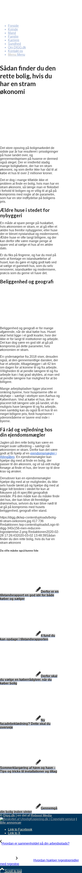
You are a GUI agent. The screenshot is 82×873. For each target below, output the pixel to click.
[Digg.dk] (30, 19)
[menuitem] (45, 26)
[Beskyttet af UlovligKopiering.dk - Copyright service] (37, 819)
